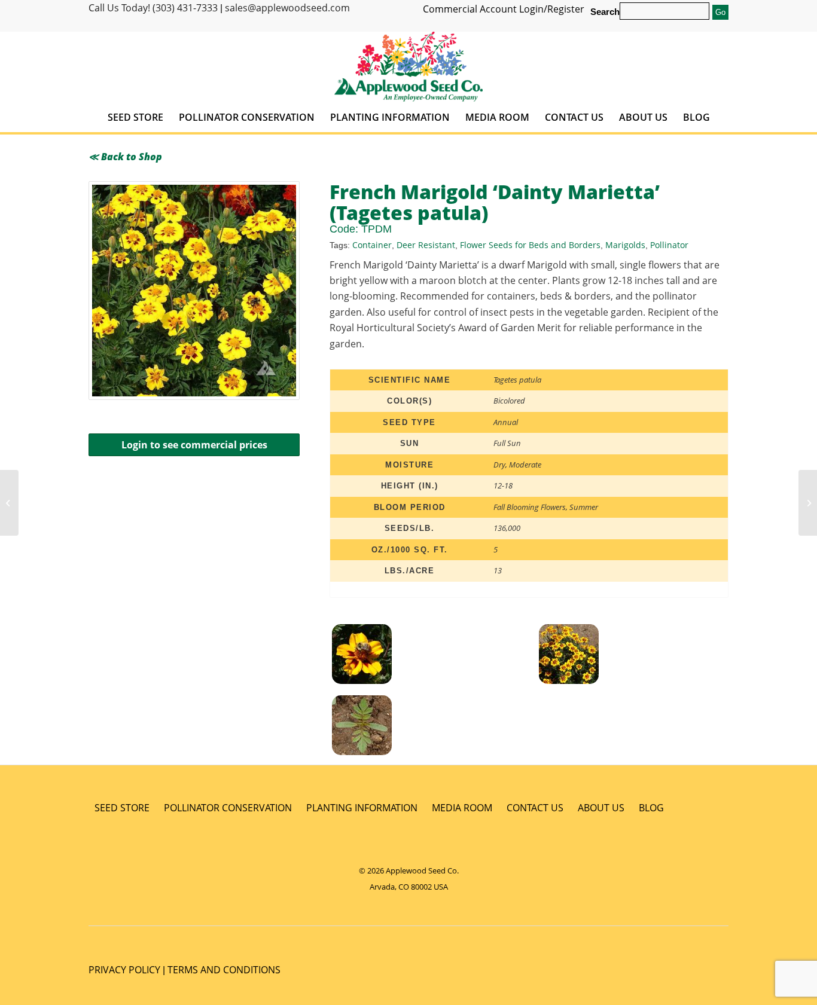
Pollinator (669, 245)
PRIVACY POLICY (124, 969)
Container (372, 245)
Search (605, 12)
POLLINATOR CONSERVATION (228, 807)
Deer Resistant (426, 245)
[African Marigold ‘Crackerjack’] (9, 503)
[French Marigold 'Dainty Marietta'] (432, 727)
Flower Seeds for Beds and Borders (530, 245)
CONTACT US (535, 807)
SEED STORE (122, 807)
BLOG (651, 807)
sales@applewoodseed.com (287, 7)
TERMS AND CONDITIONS (224, 969)
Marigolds (625, 245)
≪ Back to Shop (125, 156)
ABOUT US (601, 807)
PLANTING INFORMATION (361, 807)
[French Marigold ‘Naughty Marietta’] (807, 503)
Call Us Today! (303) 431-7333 (153, 7)
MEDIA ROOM (462, 807)
